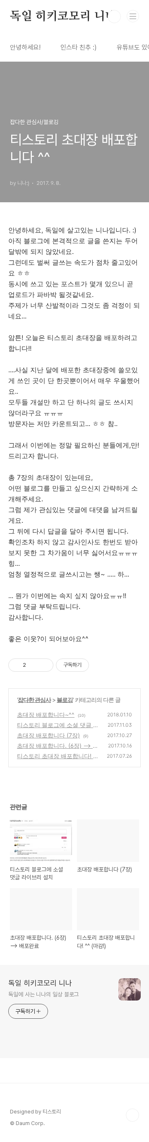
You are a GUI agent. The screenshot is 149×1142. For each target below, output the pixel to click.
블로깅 (65, 699)
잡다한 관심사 (34, 699)
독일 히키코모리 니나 (63, 16)
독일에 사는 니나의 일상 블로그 (43, 994)
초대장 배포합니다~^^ (45, 714)
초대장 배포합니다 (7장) (48, 735)
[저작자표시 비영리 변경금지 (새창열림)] (100, 665)
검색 (114, 16)
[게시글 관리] (44, 665)
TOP (132, 1115)
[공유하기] (34, 665)
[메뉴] (133, 16)
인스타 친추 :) (78, 47)
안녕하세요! (25, 47)
